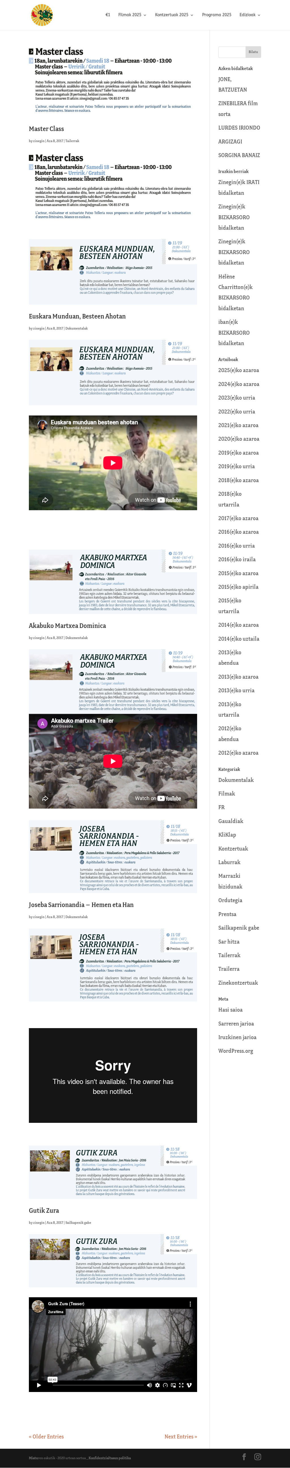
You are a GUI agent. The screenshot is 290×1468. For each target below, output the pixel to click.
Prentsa (227, 914)
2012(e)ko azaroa (238, 753)
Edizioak (247, 15)
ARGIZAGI (230, 142)
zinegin (38, 141)
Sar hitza (229, 942)
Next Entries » (181, 1437)
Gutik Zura (44, 1210)
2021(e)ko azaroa (238, 426)
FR (221, 808)
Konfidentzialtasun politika (110, 1458)
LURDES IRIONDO (239, 128)
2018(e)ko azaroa (238, 481)
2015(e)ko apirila (238, 587)
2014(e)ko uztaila (238, 639)
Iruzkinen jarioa (237, 1038)
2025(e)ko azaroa (238, 371)
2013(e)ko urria (236, 691)
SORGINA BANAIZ (239, 156)
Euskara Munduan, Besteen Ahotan (77, 316)
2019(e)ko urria (236, 467)
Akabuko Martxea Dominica (67, 626)
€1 (108, 15)
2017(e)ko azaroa (238, 519)
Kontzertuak (233, 849)
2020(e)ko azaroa (238, 439)
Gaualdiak (230, 821)
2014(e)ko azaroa (238, 625)
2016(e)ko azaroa (238, 532)
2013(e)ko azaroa (238, 677)
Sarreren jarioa (236, 1024)
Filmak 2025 (129, 15)
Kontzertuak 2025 (171, 15)
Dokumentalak (76, 328)
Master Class (46, 129)
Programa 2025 (216, 15)
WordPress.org (235, 1051)
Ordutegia (230, 901)
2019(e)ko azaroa (238, 453)
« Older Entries (46, 1437)
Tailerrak (72, 141)
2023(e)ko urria (236, 398)
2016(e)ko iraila (237, 560)
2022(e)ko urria (236, 412)
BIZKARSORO (234, 218)
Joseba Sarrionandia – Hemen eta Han (81, 905)
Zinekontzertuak (238, 983)
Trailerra (229, 969)
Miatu (33, 1458)
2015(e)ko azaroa (238, 574)
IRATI (252, 182)
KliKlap (227, 835)
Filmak (226, 794)
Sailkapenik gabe (78, 1223)
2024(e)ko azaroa (238, 384)
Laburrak (229, 863)
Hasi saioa (230, 1010)
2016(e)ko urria (236, 546)
